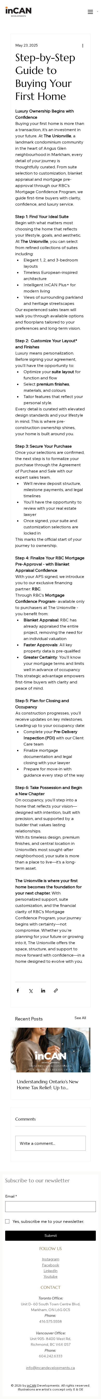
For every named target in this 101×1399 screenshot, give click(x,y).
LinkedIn (50, 1270)
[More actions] (83, 45)
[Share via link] (55, 990)
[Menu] (90, 11)
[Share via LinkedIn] (43, 990)
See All (80, 1018)
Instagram (50, 1259)
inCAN (31, 1385)
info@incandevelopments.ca (50, 1367)
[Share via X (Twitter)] (30, 990)
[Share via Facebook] (17, 990)
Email (11, 1196)
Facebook (50, 1265)
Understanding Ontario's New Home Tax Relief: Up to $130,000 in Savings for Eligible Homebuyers (50, 1084)
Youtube (50, 1276)
